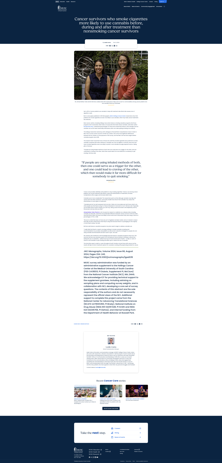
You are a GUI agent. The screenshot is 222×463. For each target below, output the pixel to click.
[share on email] (116, 45)
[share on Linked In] (114, 45)
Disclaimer (122, 461)
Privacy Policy (128, 461)
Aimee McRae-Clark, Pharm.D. (92, 212)
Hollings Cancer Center (142, 1)
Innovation (159, 6)
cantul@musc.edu (101, 367)
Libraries (137, 449)
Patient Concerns (138, 451)
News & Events (136, 6)
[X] (91, 457)
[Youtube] (97, 457)
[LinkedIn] (95, 457)
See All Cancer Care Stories (111, 408)
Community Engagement (148, 6)
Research (73, 1)
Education (62, 1)
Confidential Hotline (124, 449)
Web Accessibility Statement (142, 461)
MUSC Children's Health (129, 1)
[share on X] (112, 45)
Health (67, 1)
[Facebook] (89, 457)
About (106, 449)
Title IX (133, 461)
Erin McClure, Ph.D (88, 126)
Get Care (122, 451)
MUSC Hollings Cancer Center (118, 116)
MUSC (57, 1)
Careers (151, 1)
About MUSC (127, 6)
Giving (155, 1)
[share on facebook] (110, 45)
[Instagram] (93, 457)
